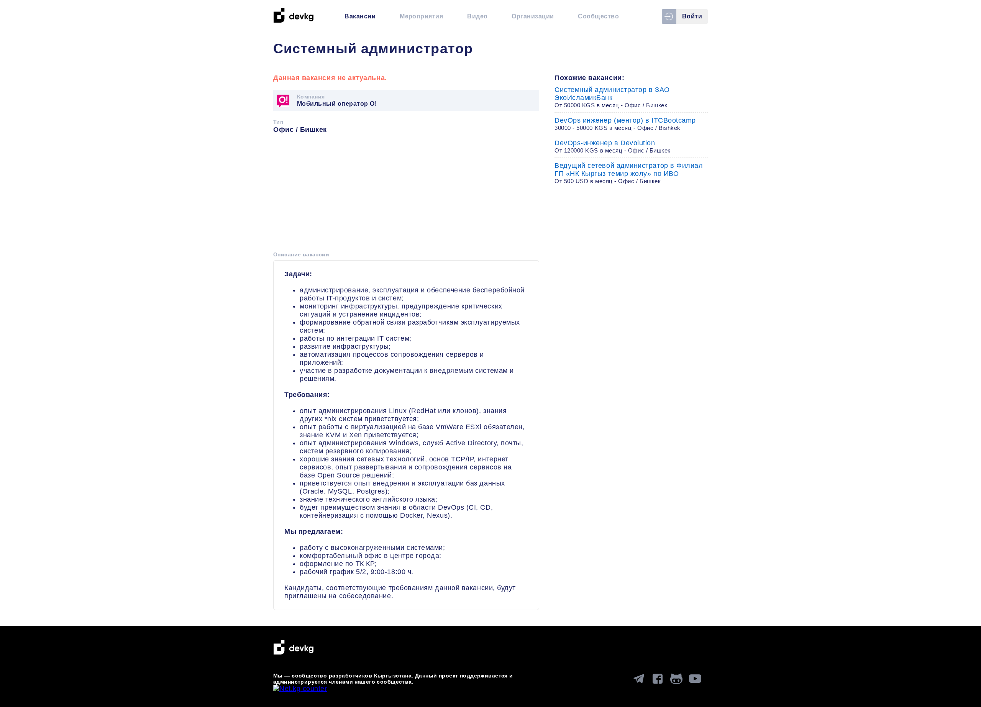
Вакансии (360, 16)
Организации (533, 16)
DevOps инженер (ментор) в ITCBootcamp (625, 123)
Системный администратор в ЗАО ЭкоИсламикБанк (612, 97)
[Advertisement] (406, 195)
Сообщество (598, 16)
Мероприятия (421, 16)
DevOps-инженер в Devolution (612, 146)
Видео (477, 16)
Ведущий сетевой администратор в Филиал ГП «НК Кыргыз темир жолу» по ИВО (628, 173)
